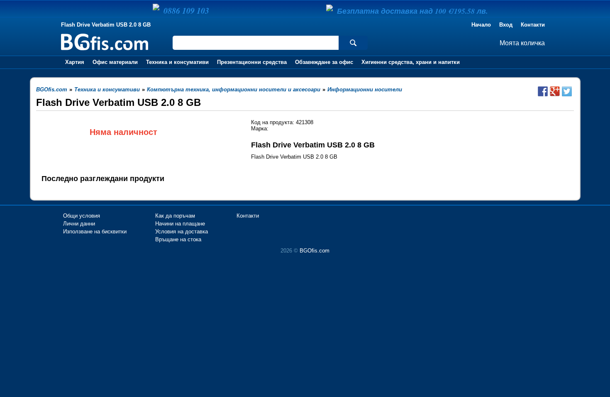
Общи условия (81, 216)
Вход (505, 25)
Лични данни (79, 224)
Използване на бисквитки (95, 231)
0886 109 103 (186, 10)
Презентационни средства (252, 62)
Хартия (74, 62)
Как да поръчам (175, 216)
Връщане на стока (178, 239)
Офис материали (115, 62)
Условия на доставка (181, 231)
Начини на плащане (180, 224)
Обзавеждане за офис (324, 62)
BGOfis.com (314, 251)
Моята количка (522, 43)
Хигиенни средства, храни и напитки (410, 62)
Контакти (533, 25)
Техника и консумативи (177, 62)
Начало (481, 25)
